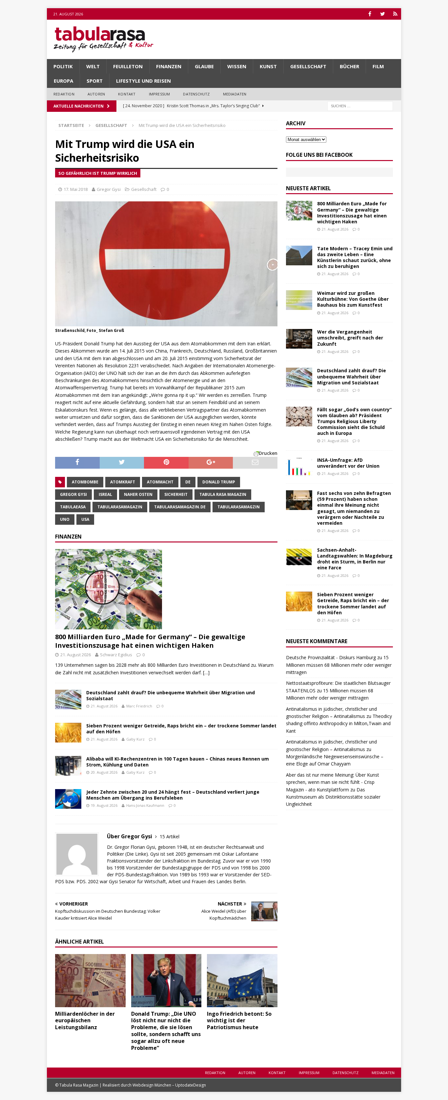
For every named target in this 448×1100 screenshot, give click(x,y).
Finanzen (168, 66)
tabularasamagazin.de (180, 507)
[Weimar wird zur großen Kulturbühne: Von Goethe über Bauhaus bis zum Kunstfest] (299, 300)
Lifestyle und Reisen (143, 80)
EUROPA (63, 80)
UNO (65, 519)
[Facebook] (370, 14)
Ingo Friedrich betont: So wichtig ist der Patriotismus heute (239, 1020)
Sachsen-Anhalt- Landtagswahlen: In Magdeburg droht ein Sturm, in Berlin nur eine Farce (355, 559)
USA (85, 519)
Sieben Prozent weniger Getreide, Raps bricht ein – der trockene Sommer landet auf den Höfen (181, 729)
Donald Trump (218, 482)
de (188, 482)
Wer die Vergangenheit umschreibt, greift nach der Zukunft (350, 338)
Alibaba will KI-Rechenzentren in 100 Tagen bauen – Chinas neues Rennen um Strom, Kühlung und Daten (177, 762)
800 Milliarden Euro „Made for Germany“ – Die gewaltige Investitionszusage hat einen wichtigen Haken (150, 641)
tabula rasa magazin (222, 494)
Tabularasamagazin (119, 507)
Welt (93, 66)
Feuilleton (128, 66)
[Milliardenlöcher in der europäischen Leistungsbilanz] (90, 980)
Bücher (349, 66)
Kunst (268, 66)
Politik (63, 66)
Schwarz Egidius (116, 655)
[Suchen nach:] (360, 105)
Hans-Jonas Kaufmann (145, 805)
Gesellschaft (308, 66)
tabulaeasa (73, 507)
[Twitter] (382, 14)
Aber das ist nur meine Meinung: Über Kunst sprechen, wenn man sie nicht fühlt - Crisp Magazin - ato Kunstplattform (332, 782)
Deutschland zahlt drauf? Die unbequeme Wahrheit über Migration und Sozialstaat (170, 695)
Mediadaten (235, 94)
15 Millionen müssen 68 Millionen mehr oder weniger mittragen (339, 664)
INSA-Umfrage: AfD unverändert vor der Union (348, 463)
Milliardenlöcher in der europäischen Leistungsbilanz (85, 1020)
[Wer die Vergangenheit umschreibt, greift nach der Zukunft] (299, 339)
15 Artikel (169, 836)
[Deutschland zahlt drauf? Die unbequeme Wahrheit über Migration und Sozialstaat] (68, 699)
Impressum (159, 94)
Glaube (204, 66)
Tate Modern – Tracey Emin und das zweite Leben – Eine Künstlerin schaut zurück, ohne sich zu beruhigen (355, 257)
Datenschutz (196, 94)
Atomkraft (122, 482)
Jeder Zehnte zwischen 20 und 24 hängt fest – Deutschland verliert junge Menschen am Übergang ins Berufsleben (172, 795)
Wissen (236, 66)
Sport (95, 80)
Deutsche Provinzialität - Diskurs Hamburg (331, 657)
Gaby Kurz (135, 739)
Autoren (96, 94)
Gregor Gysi (109, 189)
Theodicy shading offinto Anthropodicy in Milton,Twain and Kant (339, 723)
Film (378, 66)
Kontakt (126, 94)
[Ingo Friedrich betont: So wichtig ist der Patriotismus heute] (242, 980)
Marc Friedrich (139, 705)
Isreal (105, 494)
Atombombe (85, 482)
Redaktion (63, 94)
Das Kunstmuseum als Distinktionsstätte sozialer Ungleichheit (333, 796)
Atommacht (160, 482)
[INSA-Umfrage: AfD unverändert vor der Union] (299, 467)
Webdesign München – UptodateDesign (169, 1085)
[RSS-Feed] (395, 14)
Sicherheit (176, 494)
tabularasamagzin (238, 507)
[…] (206, 672)
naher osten (138, 494)
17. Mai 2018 (76, 189)
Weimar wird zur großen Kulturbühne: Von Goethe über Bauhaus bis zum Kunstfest (353, 299)
